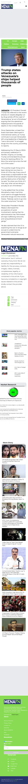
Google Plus (13, 764)
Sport (22, 47)
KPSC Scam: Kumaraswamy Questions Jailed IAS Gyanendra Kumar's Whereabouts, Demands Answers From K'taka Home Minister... (12, 523)
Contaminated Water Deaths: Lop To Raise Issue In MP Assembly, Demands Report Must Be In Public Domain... (13, 573)
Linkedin (12, 768)
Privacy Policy (7, 723)
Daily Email (13, 766)
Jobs (5, 732)
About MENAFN (8, 730)
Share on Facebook (12, 100)
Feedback (6, 734)
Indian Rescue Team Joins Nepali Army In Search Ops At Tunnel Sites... (12, 544)
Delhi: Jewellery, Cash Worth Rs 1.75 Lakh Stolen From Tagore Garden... (13, 593)
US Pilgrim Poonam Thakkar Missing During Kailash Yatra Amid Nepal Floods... (13, 634)
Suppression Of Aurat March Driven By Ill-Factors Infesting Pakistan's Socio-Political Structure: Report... (13, 614)
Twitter (12, 761)
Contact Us (7, 725)
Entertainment (10, 47)
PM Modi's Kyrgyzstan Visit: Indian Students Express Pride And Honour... (12, 461)
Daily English (8, 741)
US (5, 41)
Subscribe (16, 752)
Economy (15, 44)
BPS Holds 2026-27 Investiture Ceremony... (20, 374)
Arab (22, 41)
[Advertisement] (14, 23)
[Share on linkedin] (23, 103)
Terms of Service (8, 720)
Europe (14, 41)
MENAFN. (12, 779)
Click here (15, 714)
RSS (11, 771)
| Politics (5, 44)
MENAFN (5, 110)
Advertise (6, 727)
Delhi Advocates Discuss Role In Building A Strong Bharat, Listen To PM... (13, 499)
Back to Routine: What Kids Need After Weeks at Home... (21, 354)
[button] (20, 2)
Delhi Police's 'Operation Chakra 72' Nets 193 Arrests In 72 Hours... (13, 480)
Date (4, 96)
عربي (15, 2)
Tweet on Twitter (11, 103)
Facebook (13, 759)
